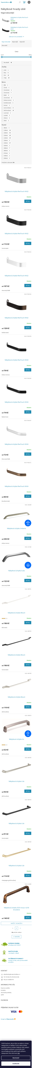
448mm (7, 148)
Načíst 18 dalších (16, 923)
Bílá (6, 85)
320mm (7, 143)
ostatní (7, 115)
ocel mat (7, 113)
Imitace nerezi (9, 100)
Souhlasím (15, 1064)
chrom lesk (8, 98)
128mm (7, 130)
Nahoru (17, 937)
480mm (7, 151)
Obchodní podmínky (6, 993)
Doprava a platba (5, 988)
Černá (6, 88)
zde (19, 1053)
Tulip (6, 78)
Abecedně (4, 45)
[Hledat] (20, 2)
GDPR (2, 995)
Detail (28, 201)
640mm (7, 158)
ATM (6, 70)
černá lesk (8, 90)
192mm (7, 135)
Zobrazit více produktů (15, 36)
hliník (6, 95)
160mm (7, 133)
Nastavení (16, 1058)
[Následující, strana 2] (16, 928)
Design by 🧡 (8, 1019)
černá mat (7, 93)
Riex (6, 73)
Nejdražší (22, 42)
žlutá (6, 121)
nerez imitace (8, 108)
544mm (7, 156)
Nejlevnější (15, 42)
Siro (6, 75)
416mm (7, 146)
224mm (7, 138)
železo (7, 118)
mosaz (7, 105)
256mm (7, 140)
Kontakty (3, 990)
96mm (6, 128)
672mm (7, 153)
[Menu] (29, 2)
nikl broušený (9, 110)
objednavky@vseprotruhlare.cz (12, 974)
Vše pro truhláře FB (9, 980)
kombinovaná (8, 103)
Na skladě (8, 62)
